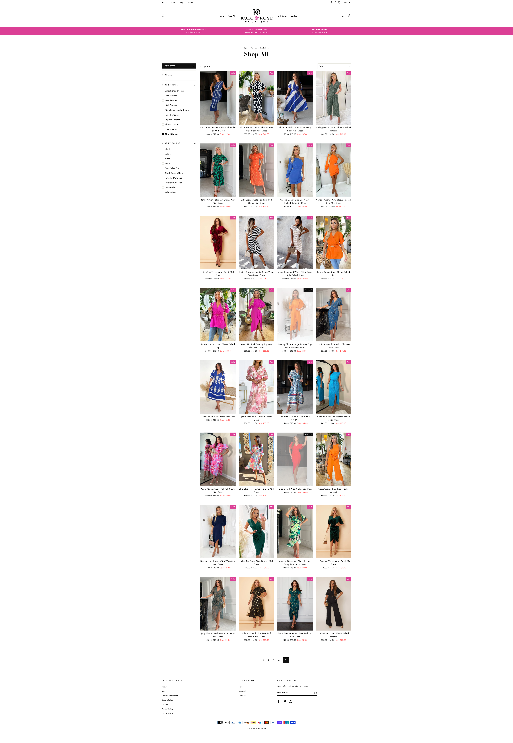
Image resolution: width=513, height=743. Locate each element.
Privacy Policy (167, 708)
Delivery (173, 2)
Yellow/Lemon (171, 192)
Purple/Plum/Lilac (173, 182)
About (164, 2)
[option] (193, 31)
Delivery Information (170, 695)
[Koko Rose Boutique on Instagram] (290, 701)
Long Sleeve (170, 129)
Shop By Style (170, 85)
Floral (167, 158)
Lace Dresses (171, 95)
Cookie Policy (167, 713)
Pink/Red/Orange (173, 177)
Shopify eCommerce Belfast (256, 733)
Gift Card (243, 695)
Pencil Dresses (172, 114)
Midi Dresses (171, 105)
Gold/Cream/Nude (174, 173)
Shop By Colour (171, 143)
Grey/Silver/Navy (173, 168)
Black (167, 149)
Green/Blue (170, 187)
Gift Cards (282, 15)
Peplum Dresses (172, 119)
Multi (167, 163)
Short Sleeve (170, 66)
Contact (190, 2)
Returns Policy (167, 700)
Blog (181, 2)
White (168, 153)
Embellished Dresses (174, 90)
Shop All (231, 15)
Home (221, 15)
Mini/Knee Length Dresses (177, 110)
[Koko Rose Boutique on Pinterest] (284, 701)
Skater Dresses (172, 124)
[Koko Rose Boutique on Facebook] (278, 701)
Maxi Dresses (171, 100)
